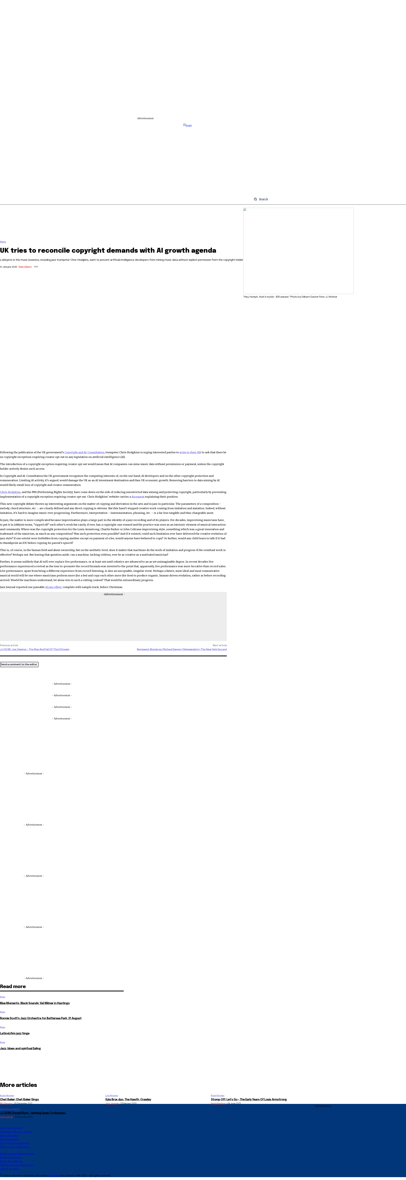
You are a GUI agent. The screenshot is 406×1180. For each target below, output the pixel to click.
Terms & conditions (11, 1161)
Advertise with (16, 1131)
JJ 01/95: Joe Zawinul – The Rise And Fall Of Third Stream (34, 649)
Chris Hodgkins (10, 492)
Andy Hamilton (218, 1103)
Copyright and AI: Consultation (84, 452)
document (138, 496)
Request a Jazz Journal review (17, 1153)
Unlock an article (10, 1168)
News (3, 242)
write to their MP (190, 452)
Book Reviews (217, 1095)
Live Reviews (111, 1095)
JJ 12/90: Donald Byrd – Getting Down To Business (33, 1113)
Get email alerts (9, 1139)
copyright (53, 1175)
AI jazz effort (53, 587)
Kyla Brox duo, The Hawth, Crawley (128, 1099)
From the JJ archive (10, 1109)
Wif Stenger (6, 1103)
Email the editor (9, 1135)
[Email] (28, 673)
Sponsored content (10, 1157)
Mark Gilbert (25, 266)
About (11, 1127)
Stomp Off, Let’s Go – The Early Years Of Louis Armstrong (249, 1099)
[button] (260, 199)
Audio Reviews (7, 1095)
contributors (14, 1143)
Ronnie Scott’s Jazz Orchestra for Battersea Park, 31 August (41, 1018)
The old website (17, 1165)
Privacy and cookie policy (15, 1147)
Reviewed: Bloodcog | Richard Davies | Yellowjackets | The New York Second (182, 649)
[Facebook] (16, 673)
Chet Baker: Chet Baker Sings (19, 1099)
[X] (5, 673)
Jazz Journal (111, 1103)
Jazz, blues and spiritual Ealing (20, 1048)
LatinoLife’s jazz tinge (14, 1033)
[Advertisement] (211, 112)
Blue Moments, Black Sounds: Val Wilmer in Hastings (35, 1003)
